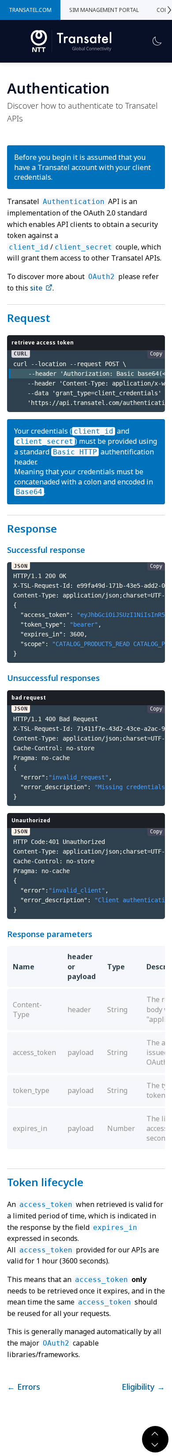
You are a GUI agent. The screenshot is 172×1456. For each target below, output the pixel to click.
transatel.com (30, 10)
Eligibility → (143, 1386)
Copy (156, 354)
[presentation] (169, 10)
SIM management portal (104, 10)
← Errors (23, 1386)
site (37, 288)
